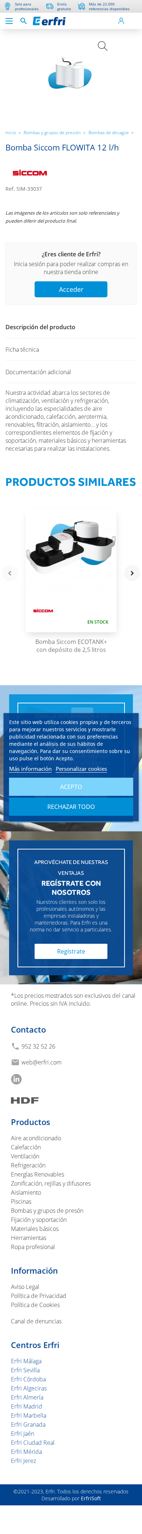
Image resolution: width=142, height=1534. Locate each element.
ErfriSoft (91, 1498)
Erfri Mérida (26, 1451)
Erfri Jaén (22, 1433)
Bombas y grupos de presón (47, 1210)
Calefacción (26, 1147)
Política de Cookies (35, 1304)
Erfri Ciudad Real (33, 1442)
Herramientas (28, 1237)
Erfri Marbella (28, 1415)
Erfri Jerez (23, 1460)
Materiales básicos (35, 1228)
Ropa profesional (33, 1246)
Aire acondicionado (36, 1138)
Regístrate (71, 951)
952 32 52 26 (38, 1046)
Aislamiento (26, 1192)
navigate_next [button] (132, 573)
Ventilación (25, 1156)
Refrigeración (28, 1165)
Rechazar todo (71, 807)
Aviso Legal (25, 1286)
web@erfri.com (41, 1062)
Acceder (71, 289)
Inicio (13, 132)
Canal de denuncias (36, 1321)
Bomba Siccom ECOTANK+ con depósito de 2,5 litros (71, 646)
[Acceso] (121, 20)
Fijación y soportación (39, 1219)
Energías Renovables (37, 1174)
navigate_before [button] (9, 573)
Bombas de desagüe (111, 132)
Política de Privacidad (38, 1295)
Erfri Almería (27, 1397)
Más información (30, 768)
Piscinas (21, 1201)
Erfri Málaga (26, 1361)
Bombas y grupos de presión (55, 132)
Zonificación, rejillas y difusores (51, 1183)
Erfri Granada (28, 1424)
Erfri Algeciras (29, 1388)
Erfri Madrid (26, 1406)
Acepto (71, 787)
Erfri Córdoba (28, 1379)
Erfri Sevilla (25, 1370)
